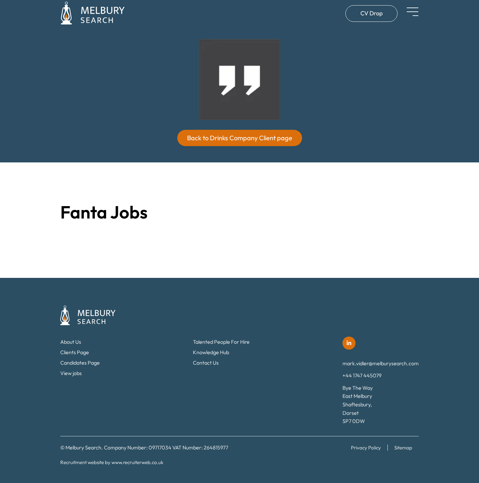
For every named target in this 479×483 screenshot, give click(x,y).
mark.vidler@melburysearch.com (380, 363)
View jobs (71, 373)
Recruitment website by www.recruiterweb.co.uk (111, 462)
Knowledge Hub (211, 352)
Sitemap (403, 448)
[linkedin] (349, 343)
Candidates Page (80, 362)
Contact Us (206, 362)
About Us (70, 342)
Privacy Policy (366, 448)
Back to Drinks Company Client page (239, 138)
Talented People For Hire (221, 342)
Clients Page (74, 352)
